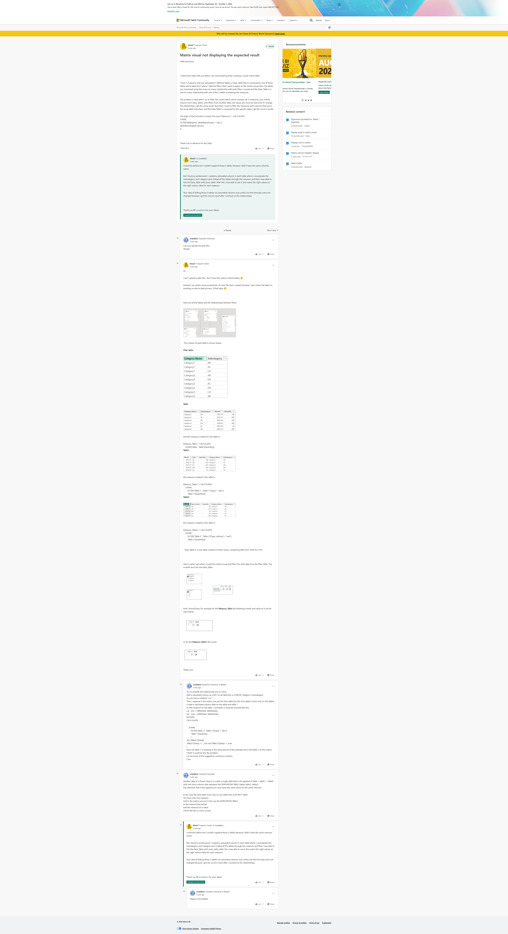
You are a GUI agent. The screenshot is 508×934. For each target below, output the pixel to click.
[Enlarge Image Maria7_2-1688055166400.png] (209, 420)
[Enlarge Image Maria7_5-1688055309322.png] (209, 510)
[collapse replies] (177, 238)
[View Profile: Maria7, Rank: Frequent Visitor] (183, 46)
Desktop (216, 27)
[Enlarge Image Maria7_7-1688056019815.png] (200, 626)
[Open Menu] (329, 27)
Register (319, 20)
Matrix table (296, 163)
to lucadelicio (201, 158)
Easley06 (307, 166)
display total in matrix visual (304, 132)
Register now (173, 11)
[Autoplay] (302, 100)
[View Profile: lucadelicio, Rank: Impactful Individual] (186, 240)
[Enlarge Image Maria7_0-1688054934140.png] (209, 322)
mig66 (307, 125)
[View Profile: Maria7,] (186, 160)
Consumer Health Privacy (211, 928)
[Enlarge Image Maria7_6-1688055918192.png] (209, 588)
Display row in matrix (300, 142)
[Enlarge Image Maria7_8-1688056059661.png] (196, 655)
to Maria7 (222, 684)
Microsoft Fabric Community (186, 27)
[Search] (311, 20)
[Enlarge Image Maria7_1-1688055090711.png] (205, 377)
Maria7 (191, 45)
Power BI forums (205, 27)
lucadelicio (200, 210)
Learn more (280, 33)
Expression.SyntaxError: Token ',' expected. (305, 120)
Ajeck (307, 135)
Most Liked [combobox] (272, 230)
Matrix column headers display (305, 152)
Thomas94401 (307, 146)
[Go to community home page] (193, 20)
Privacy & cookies (300, 923)
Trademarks (326, 923)
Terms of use (314, 923)
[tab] (305, 100)
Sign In (327, 20)
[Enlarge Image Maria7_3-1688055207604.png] (209, 464)
